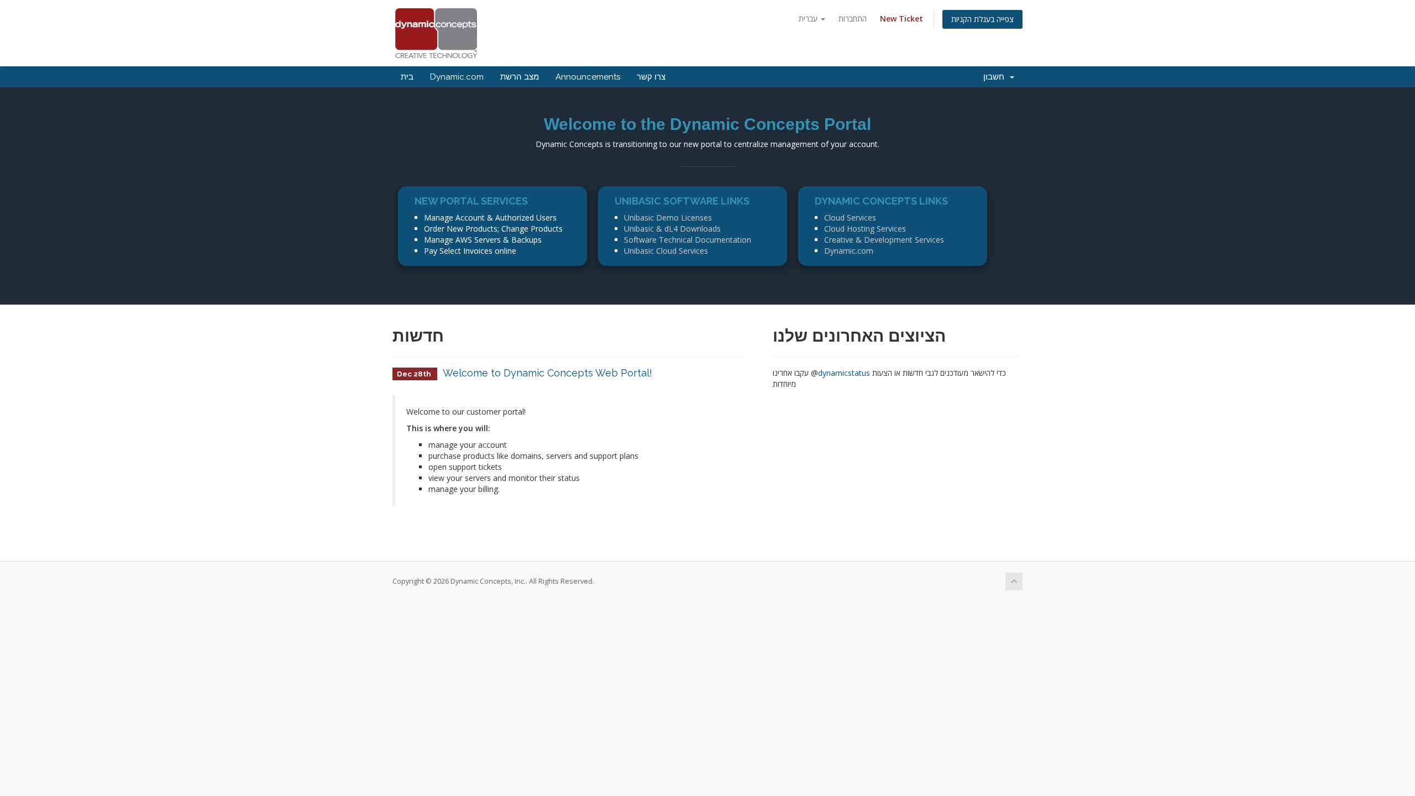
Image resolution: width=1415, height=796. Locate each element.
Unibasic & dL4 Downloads (672, 228)
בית (407, 77)
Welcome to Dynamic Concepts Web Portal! (547, 373)
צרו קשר (651, 77)
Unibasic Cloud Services (666, 250)
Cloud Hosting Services (865, 228)
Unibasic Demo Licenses (668, 217)
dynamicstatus (844, 373)
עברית (809, 18)
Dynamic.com (457, 77)
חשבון (996, 77)
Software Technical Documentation (687, 239)
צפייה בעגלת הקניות (982, 19)
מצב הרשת (519, 77)
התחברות (852, 18)
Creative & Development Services (884, 239)
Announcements (587, 77)
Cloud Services (850, 217)
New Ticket (901, 18)
